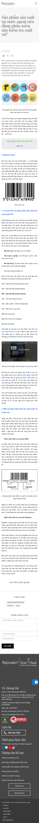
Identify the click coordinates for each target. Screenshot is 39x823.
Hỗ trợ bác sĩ (19, 786)
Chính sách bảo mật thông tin (13, 780)
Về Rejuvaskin (7, 811)
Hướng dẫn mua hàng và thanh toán (15, 767)
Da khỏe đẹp (6, 814)
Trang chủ (6, 805)
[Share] (7, 55)
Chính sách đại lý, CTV (10, 758)
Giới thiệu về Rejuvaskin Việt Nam (14, 762)
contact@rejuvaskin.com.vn (15, 714)
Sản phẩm (6, 808)
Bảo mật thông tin (8, 820)
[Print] (3, 55)
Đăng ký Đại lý (19, 793)
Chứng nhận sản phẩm (10, 771)
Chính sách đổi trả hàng (11, 776)
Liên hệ (5, 817)
